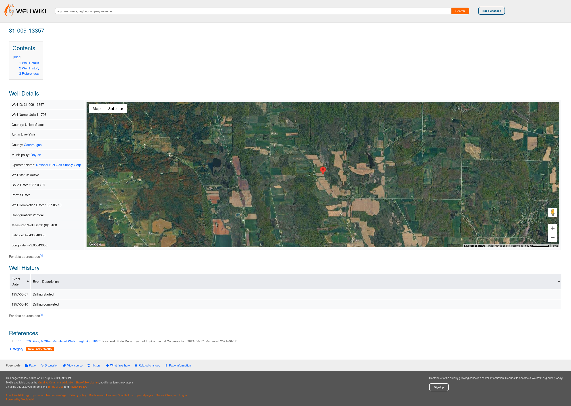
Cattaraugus (33, 144)
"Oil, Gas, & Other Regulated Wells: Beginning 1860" (64, 341)
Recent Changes (166, 395)
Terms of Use (56, 386)
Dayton (36, 154)
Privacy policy (77, 395)
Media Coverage (56, 395)
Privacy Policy (78, 386)
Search (460, 11)
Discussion (51, 365)
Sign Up (439, 387)
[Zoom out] (552, 237)
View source (75, 365)
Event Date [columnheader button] (16, 281)
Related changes (149, 365)
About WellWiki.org (17, 395)
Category (16, 348)
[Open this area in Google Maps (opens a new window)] (95, 244)
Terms (555, 246)
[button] (323, 171)
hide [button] (17, 57)
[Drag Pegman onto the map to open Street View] (552, 212)
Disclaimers (96, 395)
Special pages (144, 395)
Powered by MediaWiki (20, 399)
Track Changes (491, 11)
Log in (183, 395)
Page (32, 365)
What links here (120, 365)
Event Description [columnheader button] (46, 281)
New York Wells (40, 349)
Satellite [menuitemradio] (115, 108)
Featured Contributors (119, 395)
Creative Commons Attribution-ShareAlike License (68, 382)
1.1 (24, 340)
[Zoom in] (552, 228)
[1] (41, 255)
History (96, 365)
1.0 (19, 340)
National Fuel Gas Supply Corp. (59, 164)
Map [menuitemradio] (97, 108)
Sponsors (37, 395)
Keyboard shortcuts (474, 246)
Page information (180, 365)
